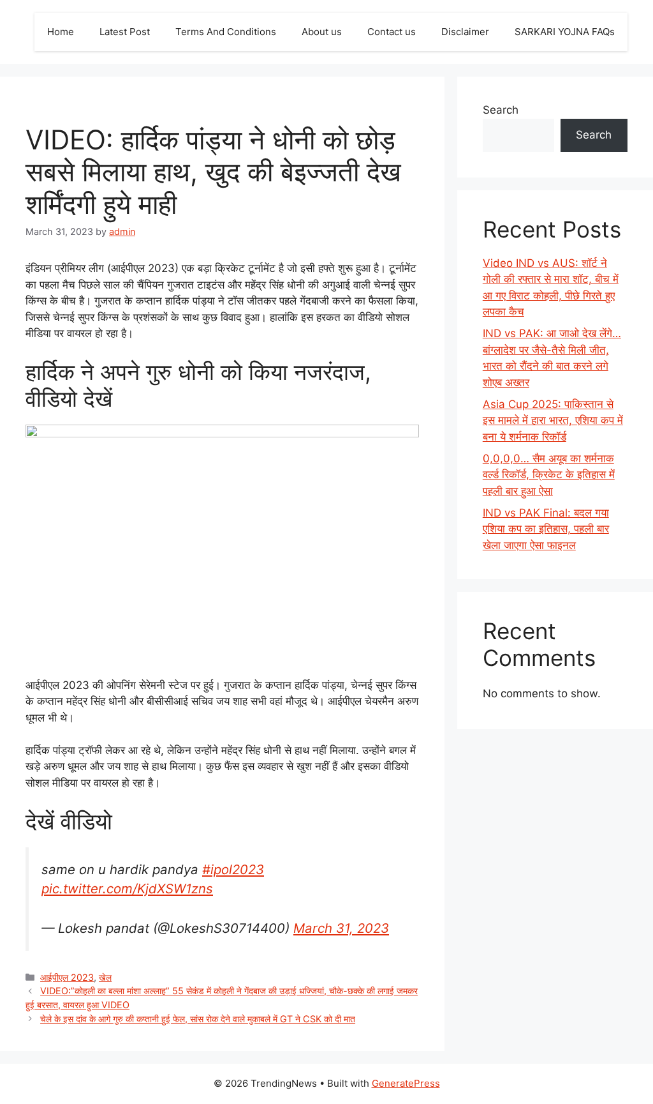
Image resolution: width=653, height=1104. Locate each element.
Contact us (391, 32)
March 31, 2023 (341, 928)
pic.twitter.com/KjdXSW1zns (127, 888)
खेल (105, 977)
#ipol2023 (233, 869)
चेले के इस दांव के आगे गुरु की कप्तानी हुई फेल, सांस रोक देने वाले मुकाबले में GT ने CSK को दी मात (197, 1018)
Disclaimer (465, 32)
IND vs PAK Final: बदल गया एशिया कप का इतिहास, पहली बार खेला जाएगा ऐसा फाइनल (546, 529)
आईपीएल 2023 (67, 977)
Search (500, 109)
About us (322, 32)
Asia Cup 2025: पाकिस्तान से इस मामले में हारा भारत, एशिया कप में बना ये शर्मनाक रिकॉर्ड (553, 420)
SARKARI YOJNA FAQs (565, 32)
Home (60, 32)
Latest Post (124, 32)
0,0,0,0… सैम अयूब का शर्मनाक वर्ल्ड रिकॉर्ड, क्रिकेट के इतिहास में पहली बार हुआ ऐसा (549, 474)
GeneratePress (406, 1083)
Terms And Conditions (225, 32)
